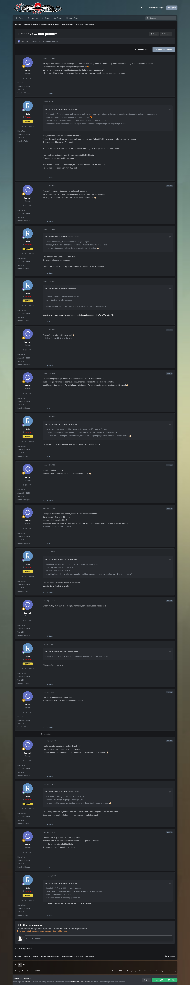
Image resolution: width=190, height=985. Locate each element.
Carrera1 (24, 41)
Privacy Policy (20, 971)
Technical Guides (51, 41)
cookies (27, 982)
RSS (38, 971)
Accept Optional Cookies (165, 980)
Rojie (28, 114)
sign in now (64, 929)
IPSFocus (122, 971)
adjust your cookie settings (80, 982)
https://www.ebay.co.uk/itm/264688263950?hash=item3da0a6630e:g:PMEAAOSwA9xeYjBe (78, 315)
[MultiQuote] (43, 94)
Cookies (30, 971)
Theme (114, 971)
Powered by (166, 971)
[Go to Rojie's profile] (28, 106)
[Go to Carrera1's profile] (19, 41)
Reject (146, 980)
